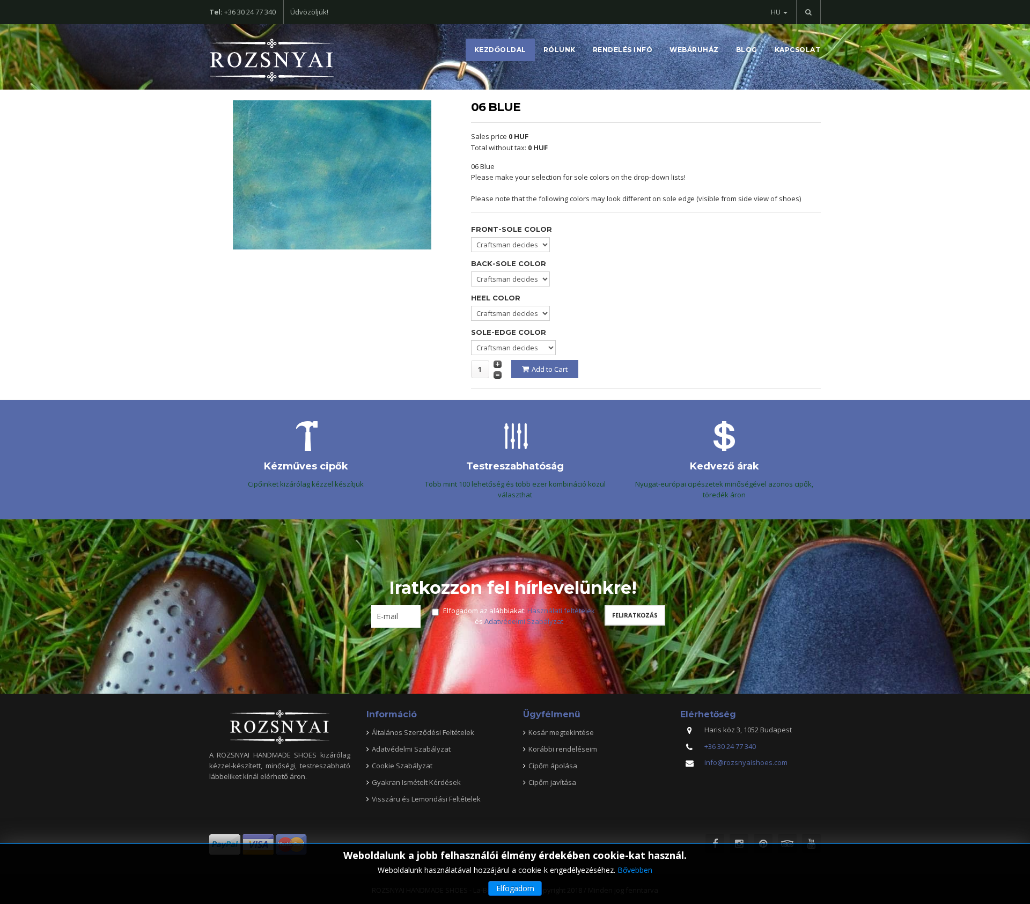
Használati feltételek (561, 610)
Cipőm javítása (552, 782)
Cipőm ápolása (552, 765)
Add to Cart (550, 369)
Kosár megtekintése (561, 732)
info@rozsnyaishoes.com (746, 762)
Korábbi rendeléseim (562, 749)
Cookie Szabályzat (402, 765)
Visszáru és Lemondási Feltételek (426, 799)
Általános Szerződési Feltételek (423, 732)
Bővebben (634, 870)
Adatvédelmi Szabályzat (523, 621)
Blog (746, 50)
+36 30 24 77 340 (730, 746)
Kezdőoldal (500, 50)
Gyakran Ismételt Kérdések (416, 782)
